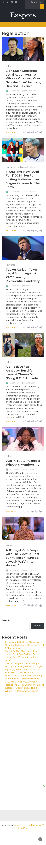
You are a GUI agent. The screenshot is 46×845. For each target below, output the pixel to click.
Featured (10, 167)
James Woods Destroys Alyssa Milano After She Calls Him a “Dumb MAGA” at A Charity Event (24, 645)
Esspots (23, 15)
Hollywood (22, 167)
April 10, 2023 (29, 383)
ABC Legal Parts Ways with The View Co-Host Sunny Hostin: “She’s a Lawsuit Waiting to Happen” (22, 557)
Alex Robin (14, 91)
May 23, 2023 (28, 286)
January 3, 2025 (29, 91)
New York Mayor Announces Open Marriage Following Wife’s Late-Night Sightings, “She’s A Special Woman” (24, 666)
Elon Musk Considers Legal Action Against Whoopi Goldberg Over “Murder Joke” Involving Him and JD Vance (24, 78)
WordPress (19, 825)
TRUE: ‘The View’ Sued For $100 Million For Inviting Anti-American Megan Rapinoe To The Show (23, 179)
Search (6, 620)
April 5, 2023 (28, 469)
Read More (11, 133)
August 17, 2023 (29, 192)
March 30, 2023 (29, 570)
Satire (9, 66)
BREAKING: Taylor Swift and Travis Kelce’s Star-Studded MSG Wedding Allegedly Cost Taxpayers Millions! (23, 675)
